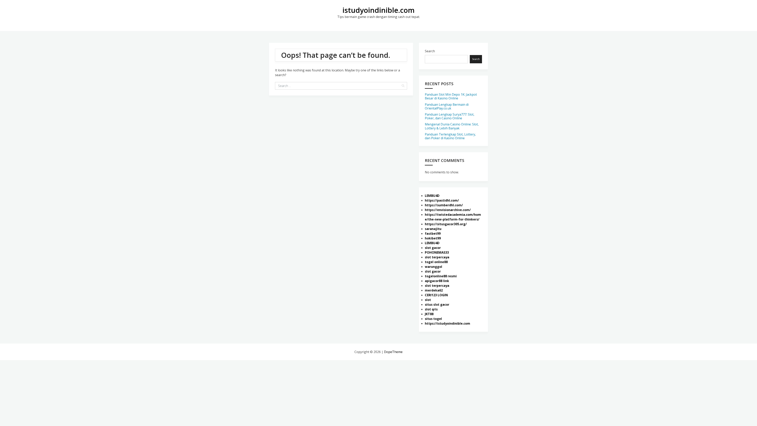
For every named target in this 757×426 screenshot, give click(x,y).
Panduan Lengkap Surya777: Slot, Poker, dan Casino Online (449, 116)
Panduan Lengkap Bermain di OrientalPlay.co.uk (447, 106)
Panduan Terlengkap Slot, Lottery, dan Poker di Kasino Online (450, 136)
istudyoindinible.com (378, 10)
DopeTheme (393, 352)
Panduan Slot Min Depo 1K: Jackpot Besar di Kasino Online (451, 96)
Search (430, 51)
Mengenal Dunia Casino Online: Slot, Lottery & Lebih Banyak (452, 126)
